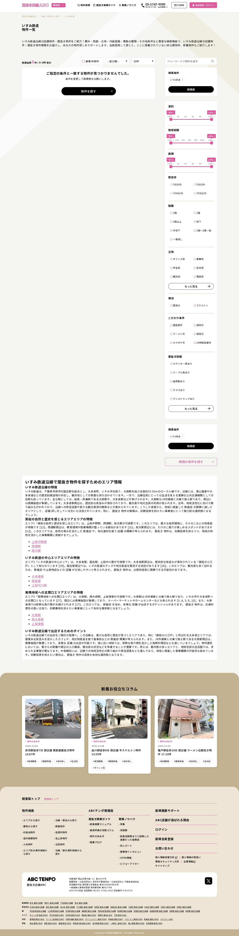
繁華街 (200, 259)
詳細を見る (53, 731)
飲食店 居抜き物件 (151, 919)
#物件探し (61, 761)
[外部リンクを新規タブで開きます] (208, 884)
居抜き (176, 305)
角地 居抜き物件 (36, 923)
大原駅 (36, 615)
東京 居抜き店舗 (36, 903)
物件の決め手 (97, 836)
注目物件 (60, 844)
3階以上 (177, 221)
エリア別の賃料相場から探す (35, 852)
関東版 (56, 5)
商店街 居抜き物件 (89, 915)
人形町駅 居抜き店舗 (56, 911)
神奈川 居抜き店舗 (51, 903)
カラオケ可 (179, 342)
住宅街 (200, 267)
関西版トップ (51, 799)
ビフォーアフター (129, 863)
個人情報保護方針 (165, 857)
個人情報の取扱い (191, 857)
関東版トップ (31, 798)
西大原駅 (38, 619)
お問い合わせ (164, 848)
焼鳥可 (200, 333)
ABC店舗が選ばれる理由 (172, 820)
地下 (198, 221)
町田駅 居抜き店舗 (193, 911)
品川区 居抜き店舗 (67, 907)
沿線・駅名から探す (66, 820)
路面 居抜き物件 (50, 923)
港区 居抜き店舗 (52, 907)
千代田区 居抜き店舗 (84, 907)
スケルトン (202, 305)
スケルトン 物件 (166, 919)
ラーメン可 (179, 333)
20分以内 (201, 193)
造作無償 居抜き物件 (101, 923)
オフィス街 (179, 259)
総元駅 (36, 550)
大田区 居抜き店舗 (135, 907)
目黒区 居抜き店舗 (101, 907)
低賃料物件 (61, 832)
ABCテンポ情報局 (101, 810)
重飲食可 (178, 325)
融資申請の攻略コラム (102, 830)
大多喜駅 (38, 576)
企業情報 (188, 861)
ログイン (161, 829)
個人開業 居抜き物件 (136, 923)
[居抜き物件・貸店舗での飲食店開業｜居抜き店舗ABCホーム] (35, 5)
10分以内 (178, 193)
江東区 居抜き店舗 (168, 907)
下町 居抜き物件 (120, 915)
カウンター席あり (182, 363)
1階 (175, 212)
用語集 (123, 830)
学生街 (176, 267)
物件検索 (28, 810)
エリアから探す (31, 820)
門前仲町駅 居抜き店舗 (107, 911)
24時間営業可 (203, 342)
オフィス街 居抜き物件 (39, 915)
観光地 (176, 276)
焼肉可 (200, 325)
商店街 (200, 276)
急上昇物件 (61, 838)
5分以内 (200, 184)
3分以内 (177, 184)
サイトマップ (162, 865)
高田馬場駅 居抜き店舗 (159, 911)
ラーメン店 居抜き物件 (55, 919)
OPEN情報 (126, 857)
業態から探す (30, 826)
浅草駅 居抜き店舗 (73, 911)
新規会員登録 (164, 839)
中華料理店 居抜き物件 (75, 919)
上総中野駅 (39, 541)
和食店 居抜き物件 (115, 919)
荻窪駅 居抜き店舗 (141, 911)
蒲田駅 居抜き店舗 (89, 911)
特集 (122, 824)
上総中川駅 (39, 585)
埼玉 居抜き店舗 (81, 903)
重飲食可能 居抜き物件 (82, 923)
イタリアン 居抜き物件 (134, 919)
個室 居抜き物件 (65, 923)
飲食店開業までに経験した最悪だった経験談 (134, 838)
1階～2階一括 (203, 230)
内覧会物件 (29, 832)
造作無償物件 (30, 838)
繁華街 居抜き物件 (105, 915)
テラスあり (179, 390)
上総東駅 (38, 624)
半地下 (176, 230)
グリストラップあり (184, 398)
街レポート (126, 845)
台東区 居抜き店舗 (184, 907)
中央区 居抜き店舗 (37, 907)
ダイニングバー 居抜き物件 (96, 919)
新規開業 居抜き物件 (154, 923)
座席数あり (179, 381)
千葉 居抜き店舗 (66, 903)
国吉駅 (36, 581)
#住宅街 (74, 761)
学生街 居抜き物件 (56, 915)
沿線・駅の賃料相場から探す (68, 852)
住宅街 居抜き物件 (73, 915)
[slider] (171, 119)
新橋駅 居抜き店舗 (124, 911)
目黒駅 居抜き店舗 (176, 911)
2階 (198, 212)
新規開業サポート (167, 810)
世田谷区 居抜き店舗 (118, 907)
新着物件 (60, 826)
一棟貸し (178, 239)
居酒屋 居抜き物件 (37, 919)
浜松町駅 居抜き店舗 (38, 911)
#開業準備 (46, 761)
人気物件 (28, 844)
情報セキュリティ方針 (167, 861)
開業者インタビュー (131, 851)
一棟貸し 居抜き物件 (118, 923)
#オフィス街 (99, 767)
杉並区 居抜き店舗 (151, 907)
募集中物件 (92, 61)
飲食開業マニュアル (101, 824)
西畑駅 (36, 546)
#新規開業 (32, 761)
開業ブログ (96, 842)
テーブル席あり (181, 372)
